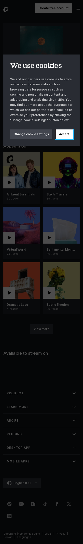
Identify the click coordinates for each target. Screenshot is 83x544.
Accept (64, 134)
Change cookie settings (31, 134)
